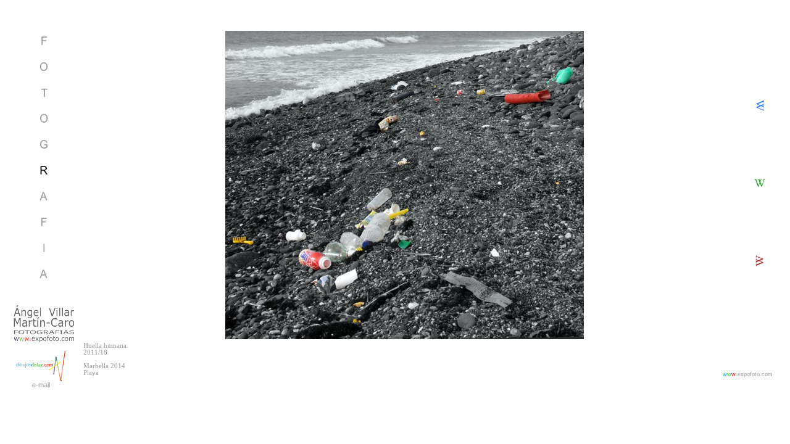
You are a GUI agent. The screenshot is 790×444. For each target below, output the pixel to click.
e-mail (41, 384)
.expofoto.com (748, 374)
